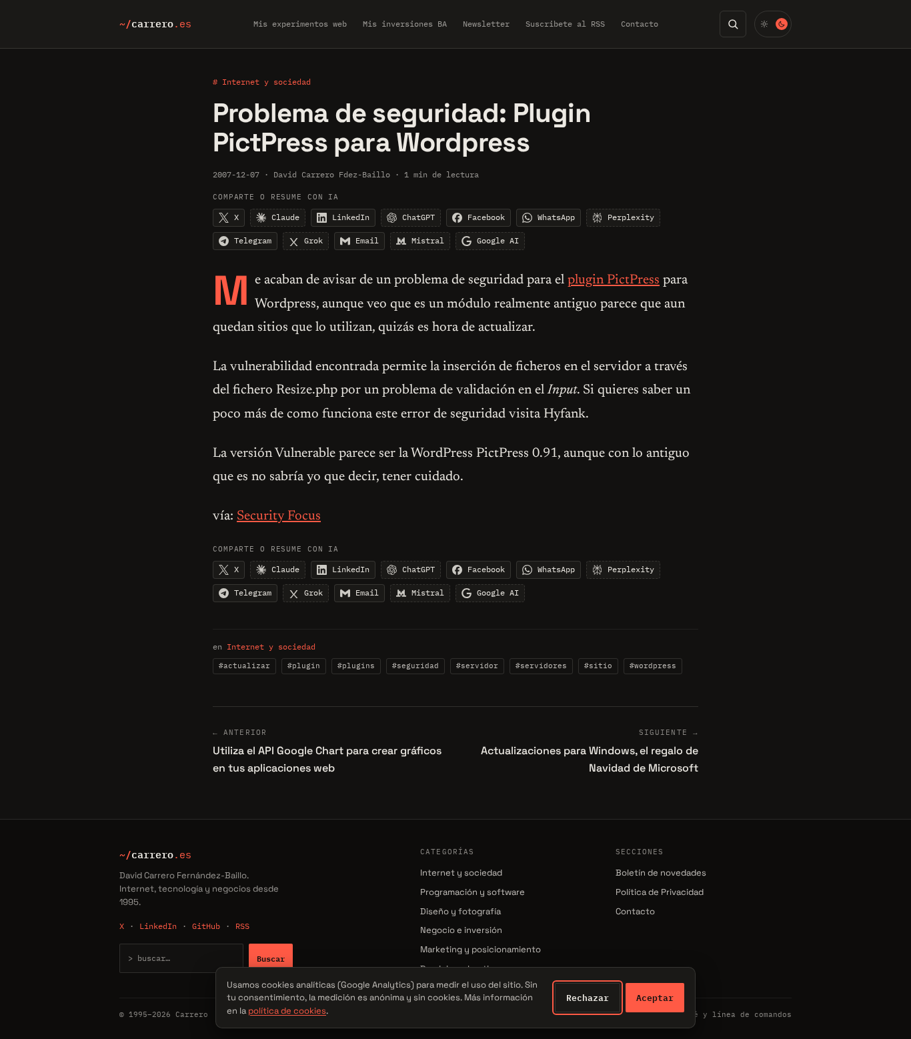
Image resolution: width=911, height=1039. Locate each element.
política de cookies (287, 1010)
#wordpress (653, 665)
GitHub (206, 926)
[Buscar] (733, 24)
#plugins (356, 665)
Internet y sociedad (271, 647)
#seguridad (415, 665)
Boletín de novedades (661, 872)
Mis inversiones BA (405, 24)
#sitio (598, 665)
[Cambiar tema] (773, 24)
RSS (242, 926)
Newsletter (486, 24)
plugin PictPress (614, 280)
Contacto (639, 24)
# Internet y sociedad (262, 82)
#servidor (477, 665)
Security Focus (279, 516)
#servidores (541, 665)
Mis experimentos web (300, 24)
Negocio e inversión (461, 930)
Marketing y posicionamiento (480, 949)
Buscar (271, 958)
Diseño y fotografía (460, 911)
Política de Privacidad (660, 892)
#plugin (303, 665)
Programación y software (472, 892)
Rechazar (587, 997)
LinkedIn (158, 926)
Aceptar (655, 997)
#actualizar (244, 665)
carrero (155, 24)
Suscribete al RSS (565, 24)
